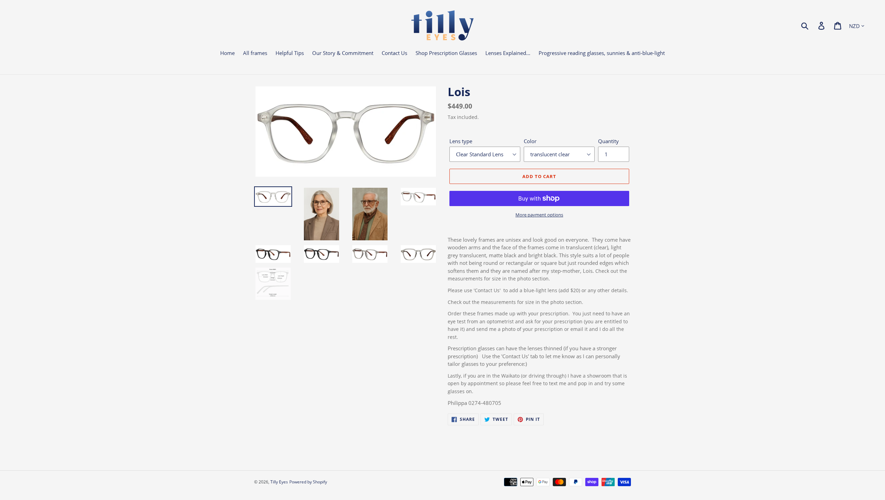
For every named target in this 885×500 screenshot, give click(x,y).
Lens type (460, 141)
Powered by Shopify (308, 482)
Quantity (608, 141)
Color (530, 141)
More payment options (539, 215)
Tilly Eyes (279, 482)
